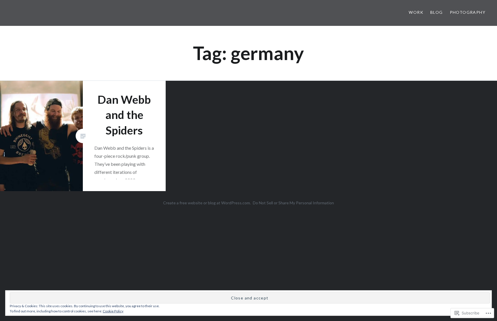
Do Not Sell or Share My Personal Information (293, 202)
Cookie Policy (113, 311)
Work (416, 12)
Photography (467, 12)
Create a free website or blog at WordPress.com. (207, 202)
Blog (436, 12)
